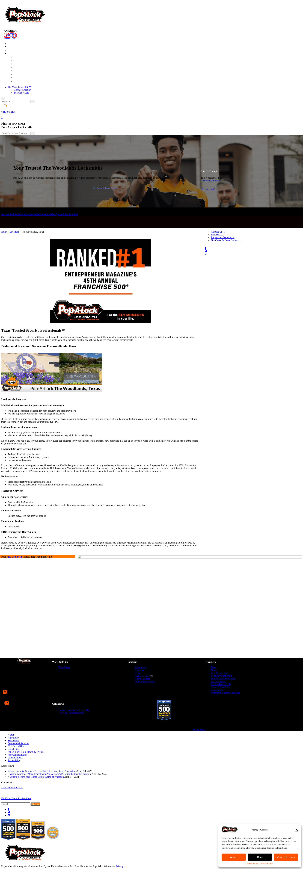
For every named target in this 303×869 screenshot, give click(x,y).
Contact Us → (218, 231)
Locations (14, 231)
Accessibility (14, 760)
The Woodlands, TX (19, 87)
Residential (18, 214)
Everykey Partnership (221, 675)
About (11, 734)
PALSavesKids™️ (144, 676)
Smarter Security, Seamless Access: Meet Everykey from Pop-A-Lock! (43, 771)
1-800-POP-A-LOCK (12, 787)
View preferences (286, 857)
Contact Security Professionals (73, 710)
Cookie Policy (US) (221, 684)
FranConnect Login (144, 681)
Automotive (7, 214)
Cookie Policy (252, 864)
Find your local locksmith (71, 713)
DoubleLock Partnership (223, 678)
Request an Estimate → (222, 237)
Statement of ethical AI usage (225, 693)
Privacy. (120, 866)
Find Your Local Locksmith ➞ (16, 798)
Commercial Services (18, 743)
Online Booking (26, 81)
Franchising (64, 667)
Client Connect (142, 678)
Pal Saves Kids (43, 214)
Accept (234, 857)
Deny (260, 857)
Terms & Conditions (221, 687)
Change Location (22, 90)
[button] (296, 829)
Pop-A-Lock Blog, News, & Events (25, 752)
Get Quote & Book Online (104, 188)
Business (139, 670)
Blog (213, 667)
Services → (217, 234)
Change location (209, 180)
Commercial (30, 214)
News (214, 670)
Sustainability (217, 690)
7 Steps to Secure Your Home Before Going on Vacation (36, 776)
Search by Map (21, 92)
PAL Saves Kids (16, 746)
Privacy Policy (266, 864)
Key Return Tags (219, 673)
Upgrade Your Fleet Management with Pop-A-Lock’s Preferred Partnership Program (49, 774)
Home (4, 231)
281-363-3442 (8, 112)
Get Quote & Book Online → (226, 240)
